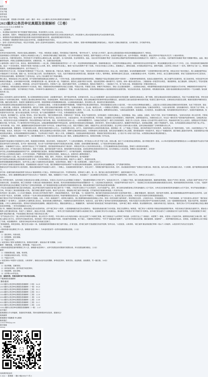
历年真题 (20, 19)
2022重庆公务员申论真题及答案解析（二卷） (18, 302)
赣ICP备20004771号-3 (24, 376)
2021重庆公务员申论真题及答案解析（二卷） (18, 305)
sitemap (2, 327)
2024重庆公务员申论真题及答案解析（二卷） (18, 294)
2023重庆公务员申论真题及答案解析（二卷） (18, 300)
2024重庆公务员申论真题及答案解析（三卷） (18, 292)
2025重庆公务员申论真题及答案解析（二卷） (18, 289)
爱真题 (13, 19)
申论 (38, 19)
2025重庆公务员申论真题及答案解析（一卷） (18, 287)
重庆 (33, 19)
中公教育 (18, 318)
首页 (1, 6)
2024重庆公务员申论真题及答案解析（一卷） (18, 297)
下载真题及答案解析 (8, 279)
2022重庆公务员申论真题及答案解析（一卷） (19, 307)
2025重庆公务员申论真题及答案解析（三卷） (18, 284)
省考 (28, 19)
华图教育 (10, 318)
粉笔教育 (3, 318)
